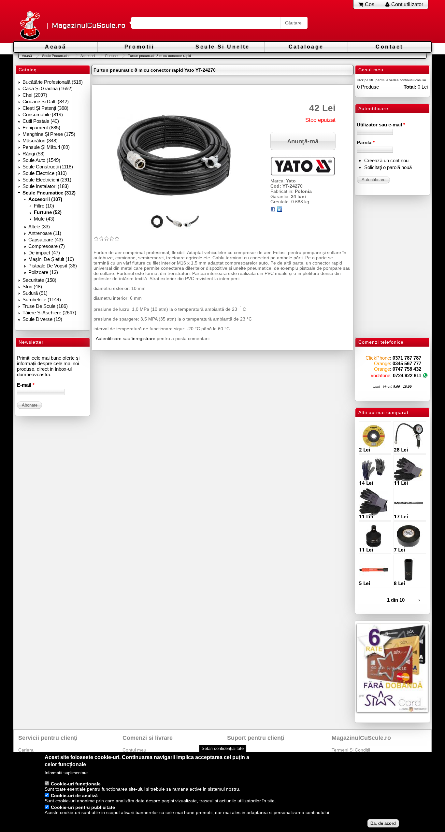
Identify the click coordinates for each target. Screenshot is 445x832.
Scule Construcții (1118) (47, 166)
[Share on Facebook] (273, 210)
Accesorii (87, 56)
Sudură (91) (35, 293)
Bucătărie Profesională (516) (52, 82)
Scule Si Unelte (222, 47)
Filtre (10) (44, 205)
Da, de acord (383, 823)
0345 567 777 (407, 363)
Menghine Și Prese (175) (48, 134)
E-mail (26, 385)
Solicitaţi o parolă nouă (388, 167)
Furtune (111, 56)
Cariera (26, 750)
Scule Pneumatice (56, 56)
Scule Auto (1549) (41, 160)
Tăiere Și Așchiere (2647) (49, 312)
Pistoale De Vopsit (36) (52, 265)
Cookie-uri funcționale (76, 783)
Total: (410, 87)
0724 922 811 (407, 375)
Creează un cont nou (386, 160)
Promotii (139, 47)
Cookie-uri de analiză (74, 795)
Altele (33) (39, 226)
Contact (389, 47)
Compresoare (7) (46, 246)
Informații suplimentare (66, 772)
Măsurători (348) (40, 140)
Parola (366, 142)
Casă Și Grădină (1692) (47, 88)
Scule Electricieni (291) (46, 179)
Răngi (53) (33, 153)
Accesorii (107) (45, 199)
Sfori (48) (32, 286)
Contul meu (134, 750)
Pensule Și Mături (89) (46, 147)
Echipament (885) (41, 127)
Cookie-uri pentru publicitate (83, 807)
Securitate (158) (39, 280)
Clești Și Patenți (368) (45, 108)
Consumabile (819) (42, 114)
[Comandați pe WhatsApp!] (425, 375)
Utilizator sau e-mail (381, 124)
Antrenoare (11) (44, 233)
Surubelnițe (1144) (41, 299)
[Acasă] (29, 26)
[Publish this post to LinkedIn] (279, 210)
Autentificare (109, 338)
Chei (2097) (34, 95)
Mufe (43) (44, 219)
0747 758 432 (407, 369)
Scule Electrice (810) (44, 173)
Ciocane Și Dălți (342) (45, 101)
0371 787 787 (407, 358)
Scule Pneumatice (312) (49, 192)
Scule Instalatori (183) (45, 186)
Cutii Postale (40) (40, 121)
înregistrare (143, 338)
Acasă (55, 47)
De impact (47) (44, 252)
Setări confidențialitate (223, 748)
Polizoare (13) (43, 272)
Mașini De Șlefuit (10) (51, 259)
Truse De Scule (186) (45, 306)
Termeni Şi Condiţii (351, 750)
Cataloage (306, 47)
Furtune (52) (48, 212)
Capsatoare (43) (45, 239)
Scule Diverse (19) (42, 319)
